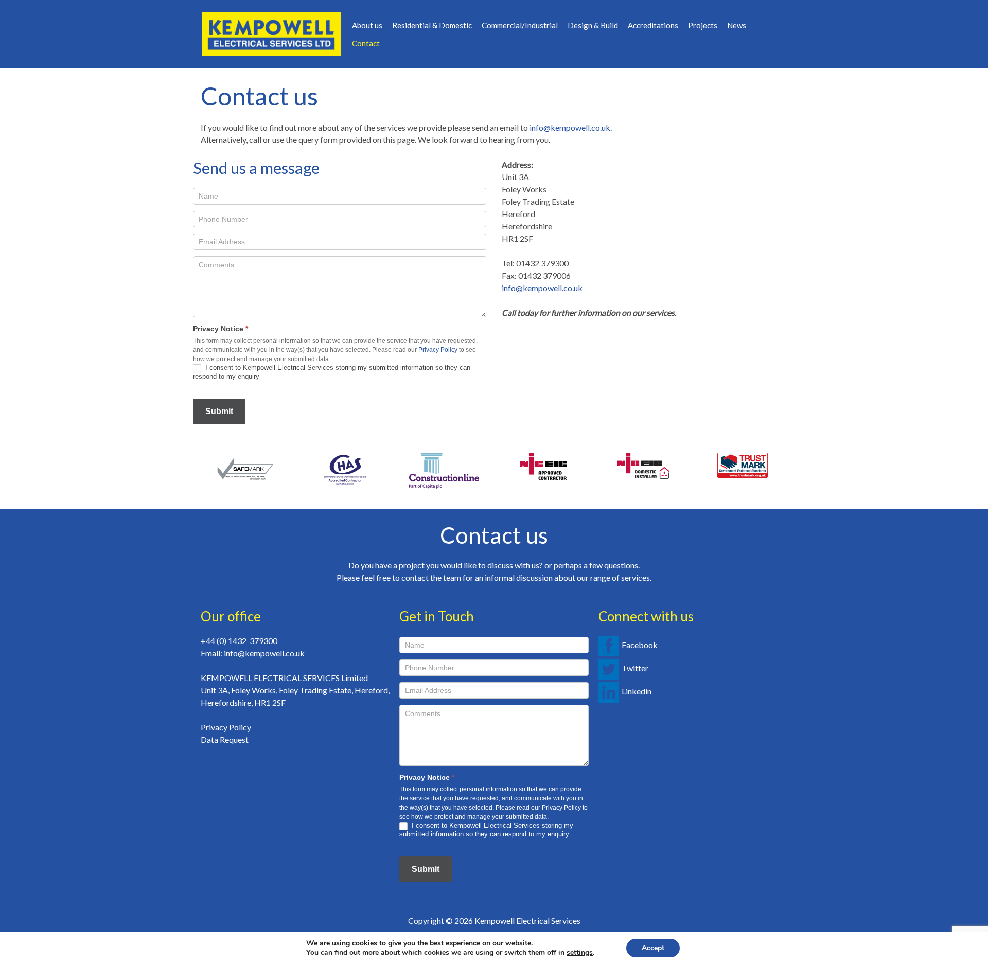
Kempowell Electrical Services (527, 920)
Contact (366, 43)
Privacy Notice (220, 329)
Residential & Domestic (432, 25)
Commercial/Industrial (520, 25)
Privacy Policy (437, 349)
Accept (653, 948)
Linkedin (636, 691)
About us (367, 25)
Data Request (225, 739)
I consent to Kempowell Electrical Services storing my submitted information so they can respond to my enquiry (331, 372)
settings (580, 952)
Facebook (640, 645)
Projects (702, 25)
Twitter (635, 668)
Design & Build (593, 25)
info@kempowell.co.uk (570, 127)
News (736, 25)
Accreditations (653, 25)
